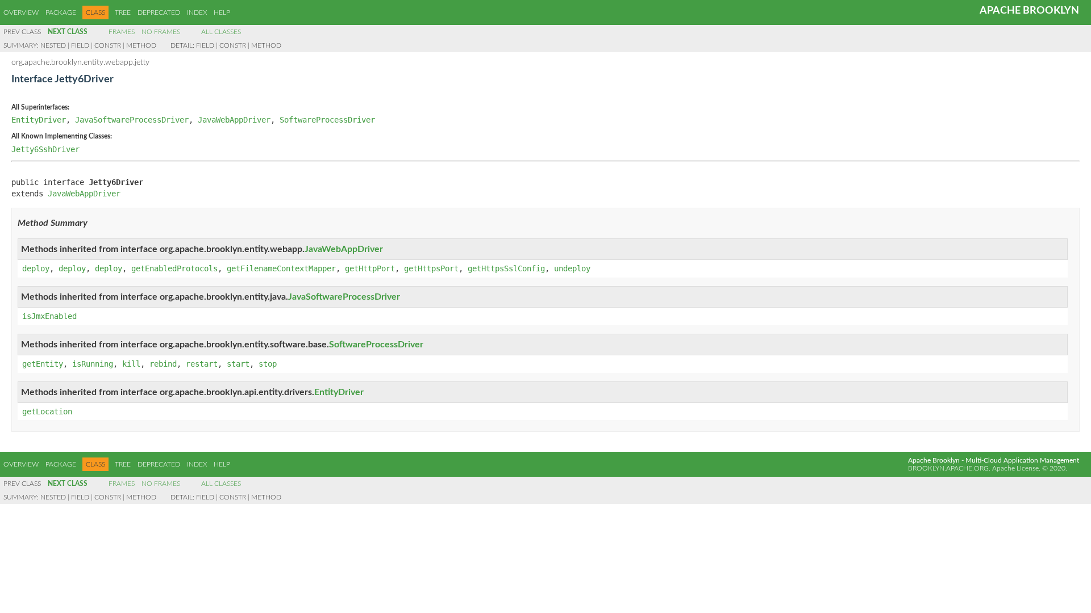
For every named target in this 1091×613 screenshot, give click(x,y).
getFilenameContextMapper (281, 268)
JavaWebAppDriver (234, 119)
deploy (35, 268)
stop (268, 363)
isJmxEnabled (49, 316)
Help (222, 12)
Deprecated (159, 12)
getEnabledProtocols (174, 268)
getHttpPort (370, 268)
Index (197, 12)
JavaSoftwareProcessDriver (132, 119)
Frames (122, 31)
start (238, 363)
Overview (21, 12)
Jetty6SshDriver (45, 149)
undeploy (572, 268)
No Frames (160, 31)
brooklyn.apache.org (948, 468)
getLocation (47, 411)
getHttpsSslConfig (506, 268)
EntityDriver (38, 119)
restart (202, 363)
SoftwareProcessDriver (327, 119)
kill (131, 363)
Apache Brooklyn (1029, 11)
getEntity (42, 363)
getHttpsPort (431, 268)
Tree (123, 12)
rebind (163, 363)
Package (60, 12)
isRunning (92, 363)
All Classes (221, 31)
